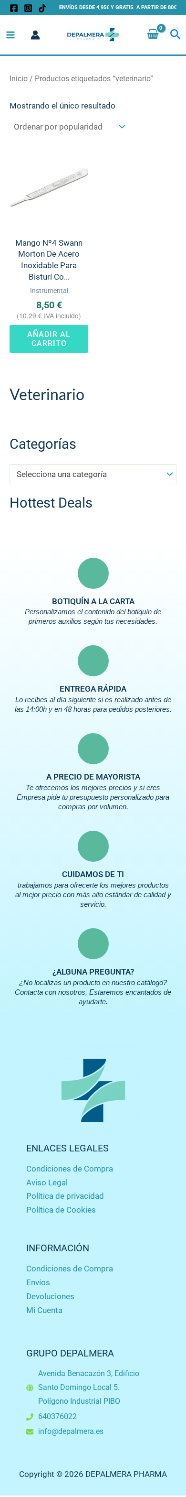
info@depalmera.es (70, 1431)
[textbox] (88, 474)
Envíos (38, 1282)
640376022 (57, 1416)
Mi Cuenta (44, 1310)
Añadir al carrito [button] (49, 339)
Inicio (19, 78)
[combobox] (93, 474)
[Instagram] (28, 8)
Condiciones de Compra (69, 1168)
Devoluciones (50, 1296)
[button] (176, 35)
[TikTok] (42, 8)
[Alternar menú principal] (10, 34)
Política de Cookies (61, 1210)
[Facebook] (14, 8)
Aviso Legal (47, 1182)
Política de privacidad (65, 1196)
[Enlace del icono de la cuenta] (35, 35)
